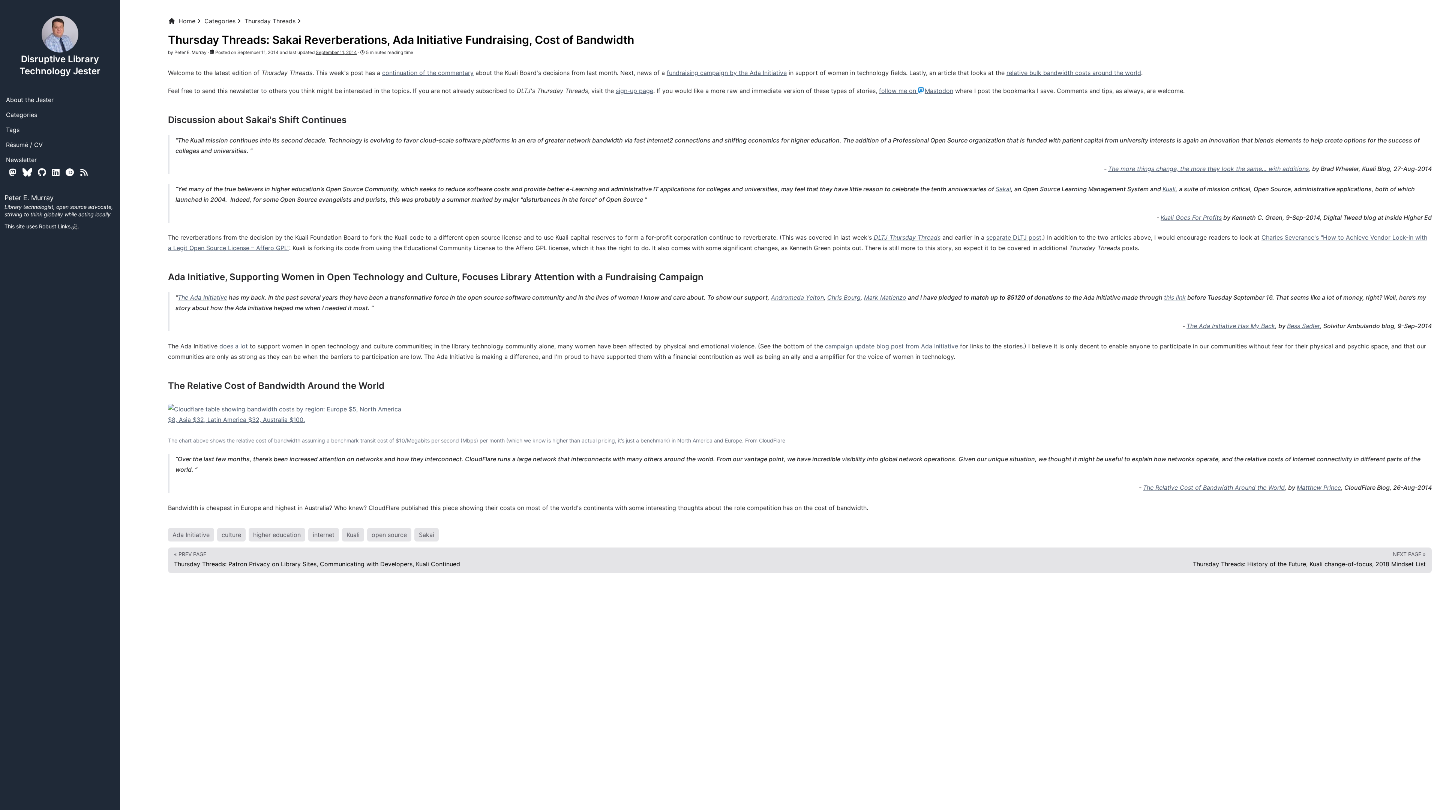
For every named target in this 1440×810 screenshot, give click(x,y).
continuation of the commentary (428, 72)
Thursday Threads (270, 21)
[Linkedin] (56, 172)
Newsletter (21, 160)
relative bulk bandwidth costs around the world (1073, 72)
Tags (13, 130)
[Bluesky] (27, 172)
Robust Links (54, 226)
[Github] (42, 172)
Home (186, 21)
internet (323, 534)
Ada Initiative (191, 534)
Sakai (1003, 189)
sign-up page (634, 90)
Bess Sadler (1303, 326)
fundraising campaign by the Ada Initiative (727, 72)
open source (389, 534)
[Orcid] (70, 172)
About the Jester (30, 100)
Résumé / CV (24, 144)
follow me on (916, 90)
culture (231, 534)
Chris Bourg (844, 297)
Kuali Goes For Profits (1191, 217)
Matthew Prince (1319, 487)
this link (1175, 297)
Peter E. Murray (190, 52)
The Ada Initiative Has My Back (1230, 326)
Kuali (1169, 189)
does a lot (233, 346)
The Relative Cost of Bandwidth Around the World (1214, 487)
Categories (21, 114)
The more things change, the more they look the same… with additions (1208, 168)
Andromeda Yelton (797, 297)
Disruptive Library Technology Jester (60, 65)
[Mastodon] (12, 172)
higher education (277, 534)
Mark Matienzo (885, 297)
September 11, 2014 (336, 52)
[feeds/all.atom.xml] (84, 172)
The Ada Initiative (202, 297)
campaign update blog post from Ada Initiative (891, 346)
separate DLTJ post (1013, 237)
